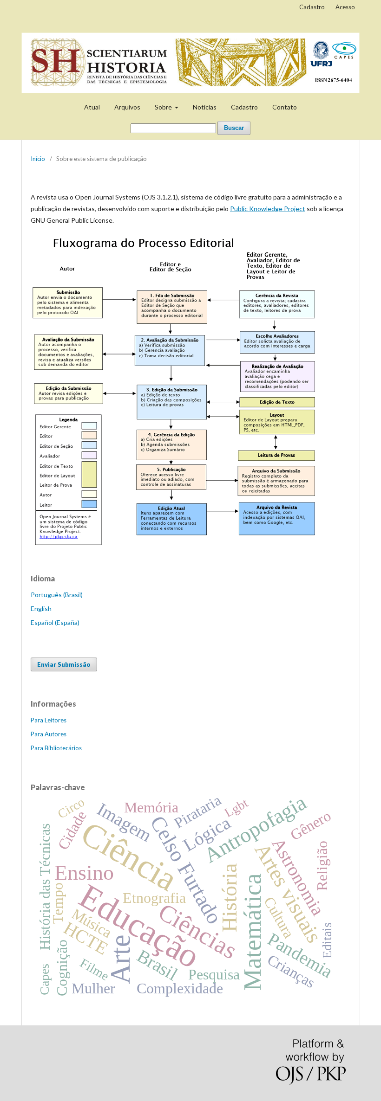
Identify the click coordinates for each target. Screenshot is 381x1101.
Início (38, 158)
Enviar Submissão (64, 664)
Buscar (234, 127)
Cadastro (244, 107)
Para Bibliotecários (56, 748)
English (41, 608)
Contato (284, 107)
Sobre (164, 107)
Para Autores (48, 734)
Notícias (205, 107)
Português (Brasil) (57, 595)
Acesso (345, 7)
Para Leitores (48, 720)
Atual (92, 107)
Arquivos (127, 107)
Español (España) (55, 622)
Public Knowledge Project (267, 208)
